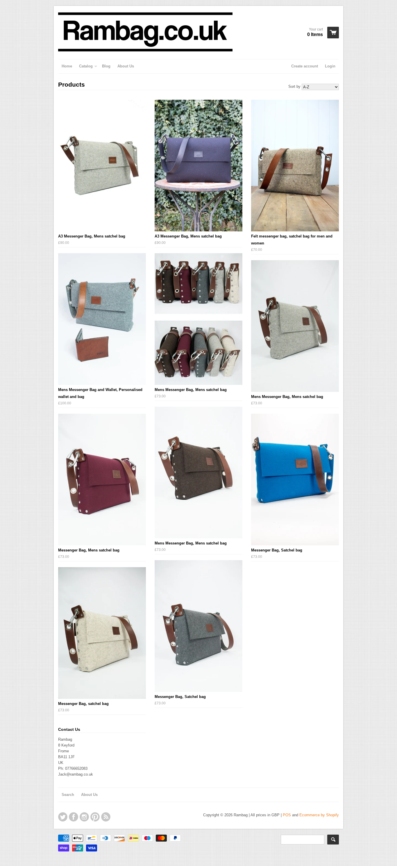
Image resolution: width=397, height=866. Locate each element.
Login (330, 66)
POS (287, 815)
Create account (304, 66)
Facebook (73, 817)
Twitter (62, 817)
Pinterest (95, 817)
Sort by (294, 86)
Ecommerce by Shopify (319, 815)
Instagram (84, 817)
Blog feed (105, 817)
